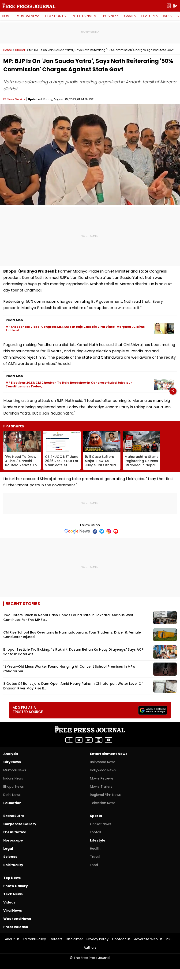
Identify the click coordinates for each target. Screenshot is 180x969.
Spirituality (13, 865)
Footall (95, 832)
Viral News (12, 910)
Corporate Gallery (19, 824)
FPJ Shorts (55, 16)
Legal (8, 848)
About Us (12, 939)
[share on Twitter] (79, 740)
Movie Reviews (101, 778)
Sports (96, 815)
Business (111, 16)
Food (94, 865)
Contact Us (121, 939)
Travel (95, 856)
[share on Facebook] (69, 740)
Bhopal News (13, 786)
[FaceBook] (94, 531)
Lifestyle (97, 840)
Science (10, 856)
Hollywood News (103, 770)
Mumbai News (28, 16)
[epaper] (168, 6)
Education (12, 803)
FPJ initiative (14, 832)
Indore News (13, 778)
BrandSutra (13, 815)
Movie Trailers (101, 786)
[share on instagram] (98, 740)
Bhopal (20, 50)
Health (95, 848)
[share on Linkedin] (89, 740)
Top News (12, 877)
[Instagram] (108, 531)
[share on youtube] (108, 740)
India (167, 16)
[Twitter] (101, 531)
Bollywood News (103, 762)
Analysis (10, 753)
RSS (169, 939)
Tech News (13, 894)
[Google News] (77, 531)
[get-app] (175, 6)
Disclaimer (74, 939)
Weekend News (17, 918)
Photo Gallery (15, 886)
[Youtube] (115, 531)
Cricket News (100, 824)
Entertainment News (108, 753)
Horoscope (13, 840)
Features (149, 16)
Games (130, 16)
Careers (55, 939)
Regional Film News (105, 794)
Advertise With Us (148, 939)
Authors (90, 947)
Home (7, 16)
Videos (9, 902)
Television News (103, 803)
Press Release (15, 927)
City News (12, 762)
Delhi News (12, 794)
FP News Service (14, 99)
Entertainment (84, 16)
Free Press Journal (29, 6)
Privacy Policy (97, 939)
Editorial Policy (34, 939)
